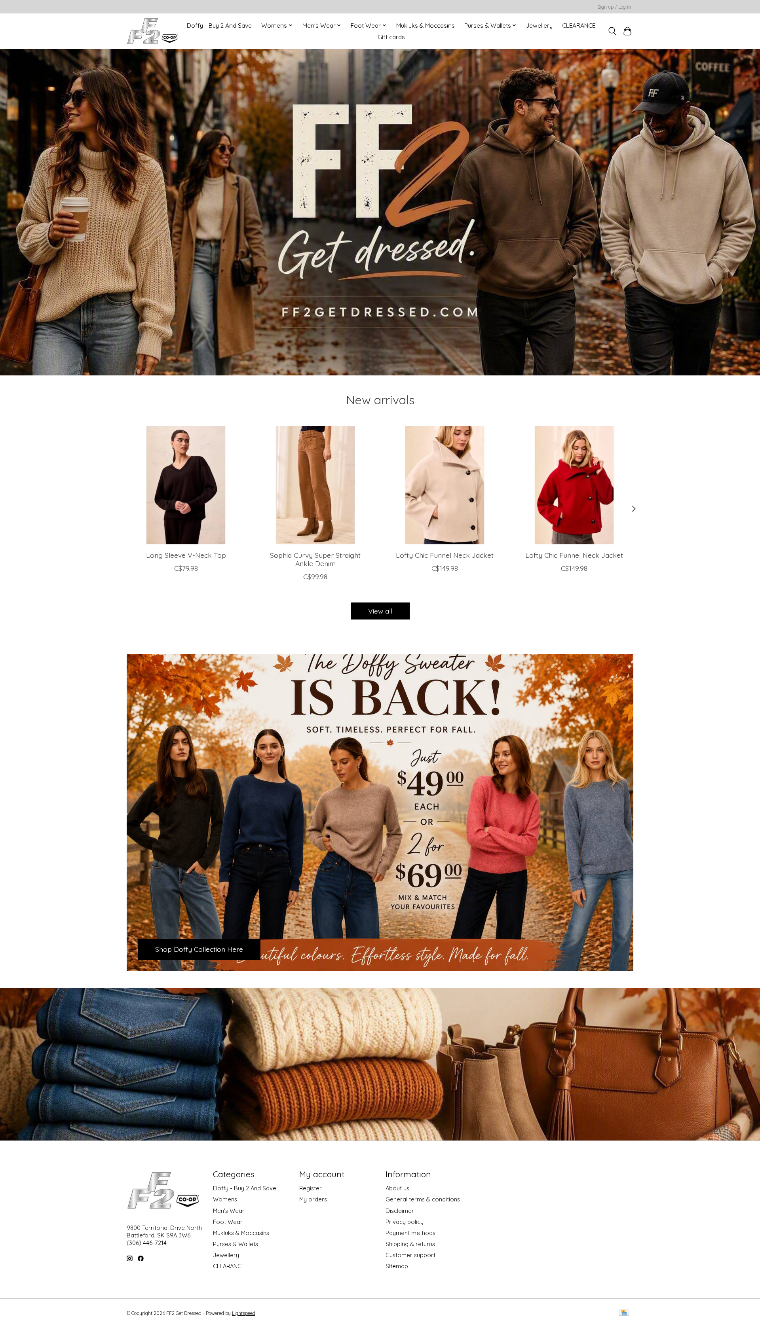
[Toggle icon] (612, 31)
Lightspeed (243, 1313)
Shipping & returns (410, 1244)
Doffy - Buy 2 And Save (219, 25)
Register (310, 1188)
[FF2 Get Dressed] (153, 31)
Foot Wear (228, 1222)
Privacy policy (405, 1222)
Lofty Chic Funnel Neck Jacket (445, 555)
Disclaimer (400, 1210)
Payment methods (410, 1233)
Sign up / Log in (614, 7)
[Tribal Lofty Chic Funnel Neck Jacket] (445, 485)
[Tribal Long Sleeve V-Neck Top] (186, 485)
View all (380, 610)
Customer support (410, 1255)
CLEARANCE (578, 25)
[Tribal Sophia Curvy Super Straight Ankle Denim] (315, 485)
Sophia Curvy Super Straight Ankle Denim (315, 559)
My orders (313, 1199)
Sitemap (397, 1266)
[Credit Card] (624, 1313)
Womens (225, 1199)
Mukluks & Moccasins (425, 25)
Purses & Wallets (235, 1244)
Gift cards (391, 37)
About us (397, 1188)
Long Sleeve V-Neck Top (186, 555)
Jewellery (539, 25)
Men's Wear (229, 1210)
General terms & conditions (423, 1199)
